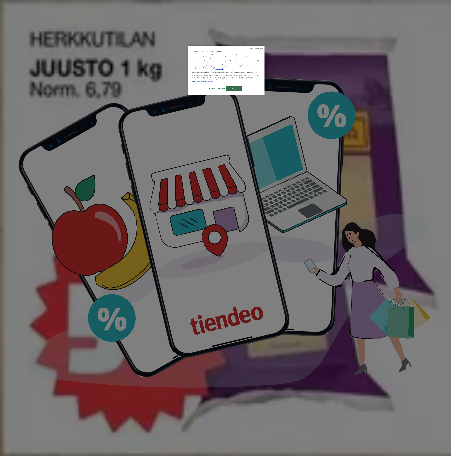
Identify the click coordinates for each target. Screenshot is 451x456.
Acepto (234, 89)
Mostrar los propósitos (217, 89)
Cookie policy (220, 69)
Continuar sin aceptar (256, 49)
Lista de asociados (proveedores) (202, 81)
